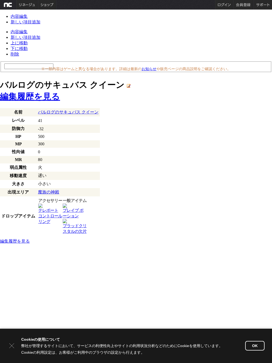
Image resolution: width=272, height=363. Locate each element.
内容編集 (19, 16)
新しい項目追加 (25, 22)
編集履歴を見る (30, 96)
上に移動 (19, 43)
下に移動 (19, 48)
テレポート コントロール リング (50, 216)
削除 (15, 54)
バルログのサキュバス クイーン (68, 112)
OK (255, 346)
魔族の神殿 (48, 192)
